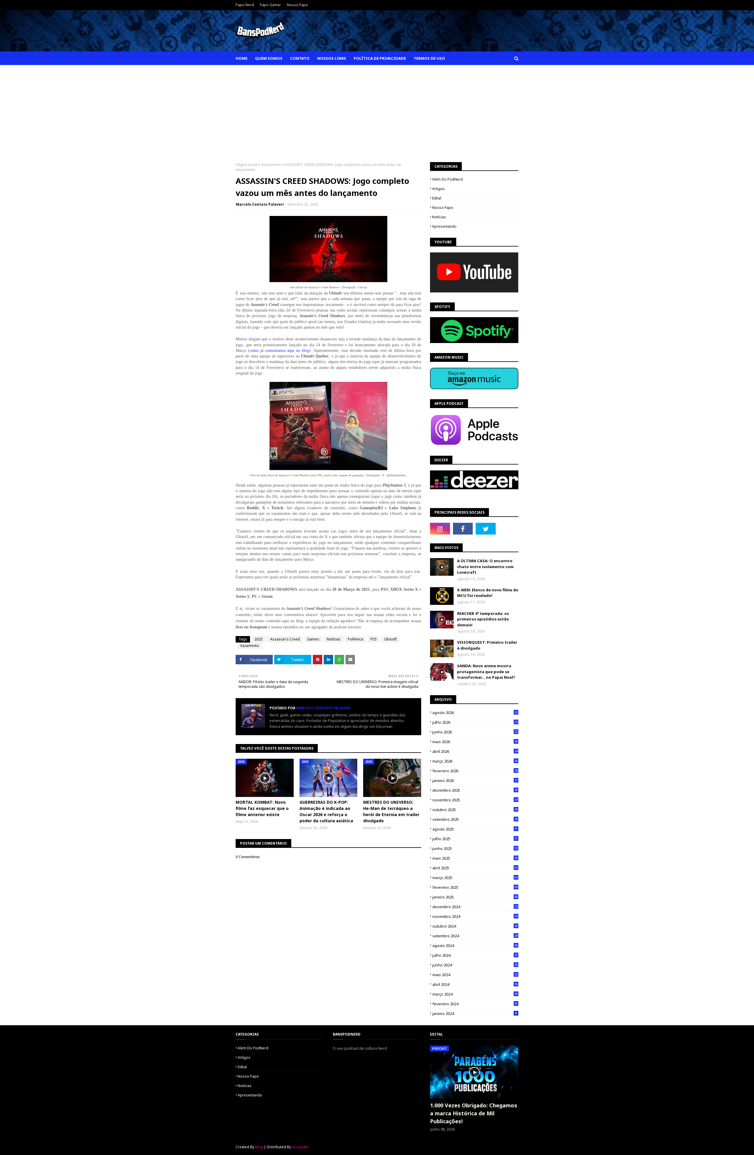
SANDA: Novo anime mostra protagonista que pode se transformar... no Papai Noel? (486, 671)
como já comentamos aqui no (279, 350)
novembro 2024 (475, 916)
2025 (258, 639)
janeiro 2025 (475, 897)
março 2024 (475, 994)
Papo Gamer (270, 4)
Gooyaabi (300, 1146)
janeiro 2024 (474, 1013)
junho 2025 (475, 848)
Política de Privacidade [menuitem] (380, 58)
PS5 (374, 639)
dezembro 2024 (475, 906)
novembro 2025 (475, 800)
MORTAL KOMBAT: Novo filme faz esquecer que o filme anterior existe (262, 808)
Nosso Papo (297, 4)
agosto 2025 (475, 829)
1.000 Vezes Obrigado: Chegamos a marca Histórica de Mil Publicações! (473, 1113)
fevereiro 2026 (475, 770)
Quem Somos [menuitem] (268, 58)
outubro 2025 (475, 809)
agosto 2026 (475, 712)
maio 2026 (475, 741)
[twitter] (486, 529)
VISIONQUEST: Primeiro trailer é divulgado (487, 645)
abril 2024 (475, 984)
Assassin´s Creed (285, 639)
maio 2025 (475, 858)
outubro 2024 (475, 926)
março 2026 (475, 761)
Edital (436, 198)
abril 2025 (475, 868)
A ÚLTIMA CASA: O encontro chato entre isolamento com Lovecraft (485, 566)
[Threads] (509, 529)
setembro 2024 (475, 935)
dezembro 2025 (475, 790)
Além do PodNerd (447, 179)
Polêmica (355, 639)
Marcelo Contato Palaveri (260, 204)
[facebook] (463, 529)
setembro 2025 (475, 819)
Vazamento (270, 164)
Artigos (438, 188)
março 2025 (475, 877)
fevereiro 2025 (475, 887)
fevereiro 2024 (475, 1003)
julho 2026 (475, 722)
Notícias (333, 639)
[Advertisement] (377, 109)
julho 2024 (475, 955)
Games (313, 639)
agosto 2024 (475, 945)
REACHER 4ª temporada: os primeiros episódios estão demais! (483, 619)
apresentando (444, 226)
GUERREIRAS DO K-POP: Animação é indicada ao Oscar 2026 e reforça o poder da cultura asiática (326, 811)
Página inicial (246, 164)
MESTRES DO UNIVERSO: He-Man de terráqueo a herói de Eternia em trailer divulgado (391, 811)
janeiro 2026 (475, 780)
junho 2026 (475, 732)
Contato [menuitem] (300, 58)
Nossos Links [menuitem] (331, 58)
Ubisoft (390, 639)
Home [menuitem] (241, 58)
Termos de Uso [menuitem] (429, 58)
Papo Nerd (245, 4)
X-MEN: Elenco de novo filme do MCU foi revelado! (487, 592)
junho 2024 (475, 965)
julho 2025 (475, 838)
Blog (259, 1146)
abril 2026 (475, 751)
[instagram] (440, 529)
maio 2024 (475, 974)
